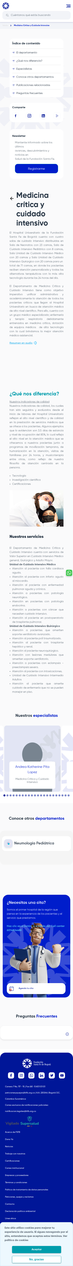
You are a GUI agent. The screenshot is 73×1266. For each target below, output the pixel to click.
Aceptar (37, 1249)
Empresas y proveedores (17, 1175)
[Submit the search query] (7, 15)
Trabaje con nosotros (15, 1154)
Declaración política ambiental (20, 1211)
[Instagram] (29, 115)
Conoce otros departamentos (35, 77)
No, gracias (36, 1259)
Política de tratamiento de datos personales (26, 1190)
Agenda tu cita (32, 783)
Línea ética (10, 1219)
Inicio (5, 25)
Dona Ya (9, 1139)
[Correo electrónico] (57, 115)
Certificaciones (12, 1161)
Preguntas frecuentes (29, 93)
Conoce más (36, 840)
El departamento (26, 52)
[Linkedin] (43, 115)
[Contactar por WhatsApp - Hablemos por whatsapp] (69, 573)
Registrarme (36, 168)
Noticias (9, 1147)
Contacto (9, 1204)
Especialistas (24, 69)
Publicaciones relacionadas (33, 85)
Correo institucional (14, 1168)
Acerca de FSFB (12, 1132)
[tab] (4, 795)
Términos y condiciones (16, 1183)
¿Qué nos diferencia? (29, 61)
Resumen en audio (21, 343)
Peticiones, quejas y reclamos (19, 1197)
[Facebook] (15, 115)
